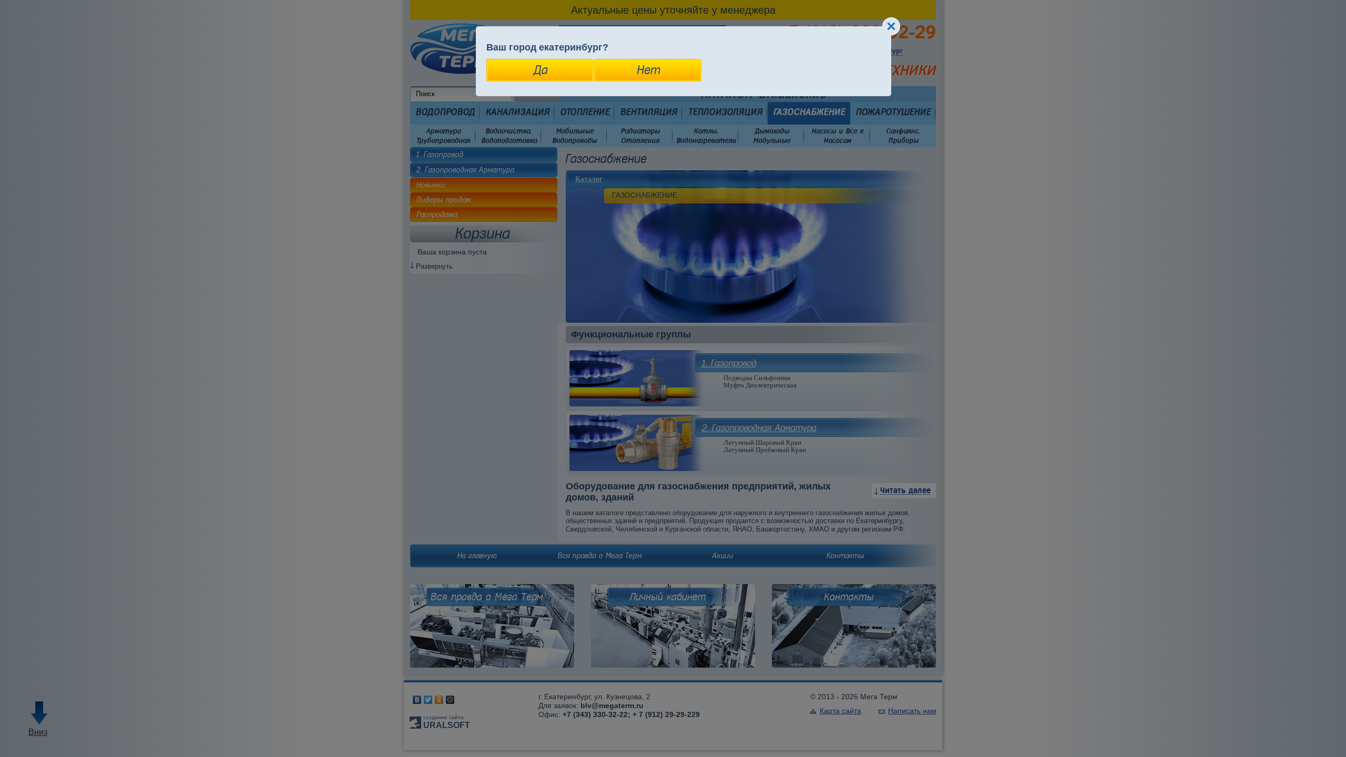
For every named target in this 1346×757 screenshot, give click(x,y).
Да (540, 70)
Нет (648, 70)
